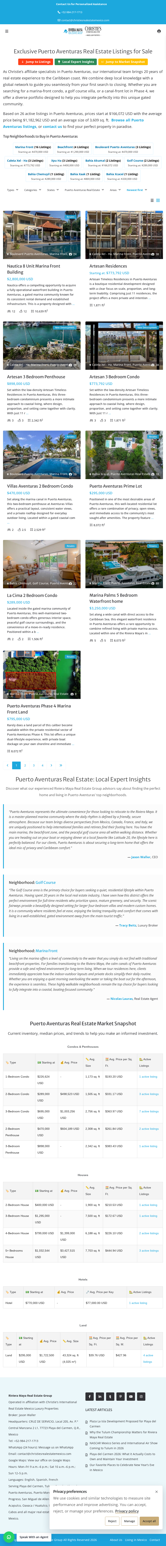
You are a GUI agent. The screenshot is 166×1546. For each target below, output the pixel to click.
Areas (113, 190)
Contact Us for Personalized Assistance (81, 4)
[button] (27, 1537)
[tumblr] (110, 1396)
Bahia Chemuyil (20, 583)
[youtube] (131, 1396)
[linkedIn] (100, 1396)
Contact (155, 1540)
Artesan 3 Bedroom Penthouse (36, 376)
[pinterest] (120, 1396)
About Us (116, 1540)
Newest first (135, 190)
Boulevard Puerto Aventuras (29, 254)
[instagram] (141, 1396)
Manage (129, 1521)
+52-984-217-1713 (26, 1441)
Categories (30, 190)
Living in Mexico (136, 1540)
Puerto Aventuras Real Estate (82, 190)
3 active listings (149, 1094)
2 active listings (149, 1128)
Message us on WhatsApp (55, 1447)
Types (10, 190)
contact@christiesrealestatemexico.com (85, 20)
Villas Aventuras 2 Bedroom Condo (40, 486)
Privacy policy (127, 1511)
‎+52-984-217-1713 (71, 12)
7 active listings (149, 1111)
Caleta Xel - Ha (102, 254)
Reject (112, 1521)
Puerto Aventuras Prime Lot (115, 486)
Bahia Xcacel (100, 474)
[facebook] (89, 1396)
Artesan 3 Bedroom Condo (114, 376)
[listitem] (33, 149)
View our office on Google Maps (49, 1460)
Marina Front (58, 254)
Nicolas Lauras (122, 999)
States (51, 190)
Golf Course (40, 583)
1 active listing (148, 1076)
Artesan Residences (108, 266)
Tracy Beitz (127, 925)
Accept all (149, 1521)
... (73, 304)
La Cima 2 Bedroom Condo (32, 595)
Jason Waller (140, 857)
